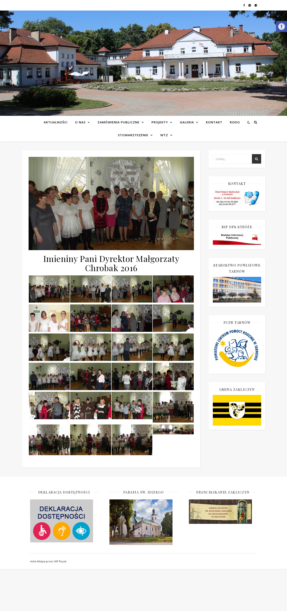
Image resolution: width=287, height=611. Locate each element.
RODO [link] (235, 122)
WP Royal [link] (60, 561)
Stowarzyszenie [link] (133, 135)
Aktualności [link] (55, 122)
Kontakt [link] (214, 122)
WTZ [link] (164, 135)
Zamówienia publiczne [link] (118, 122)
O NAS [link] (80, 122)
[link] (281, 26)
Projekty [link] (159, 122)
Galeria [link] (187, 122)
